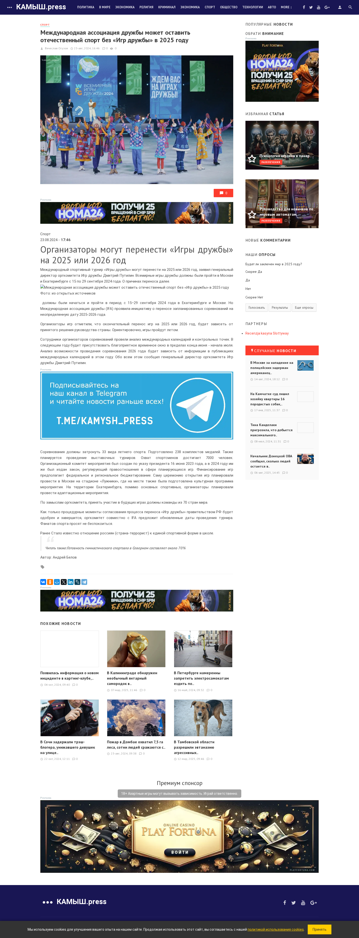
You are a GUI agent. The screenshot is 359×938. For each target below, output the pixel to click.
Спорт (210, 7)
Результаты (280, 307)
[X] (64, 582)
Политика (85, 7)
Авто (272, 7)
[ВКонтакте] (43, 582)
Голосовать (257, 307)
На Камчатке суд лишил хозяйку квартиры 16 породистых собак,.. (269, 399)
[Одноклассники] (50, 582)
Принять (320, 929)
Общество (228, 7)
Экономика (125, 7)
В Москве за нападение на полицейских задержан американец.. (271, 367)
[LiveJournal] (77, 582)
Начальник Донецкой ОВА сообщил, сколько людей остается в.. (271, 461)
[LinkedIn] (71, 582)
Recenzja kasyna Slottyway (267, 333)
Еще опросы (304, 307)
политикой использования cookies (276, 929)
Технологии (252, 7)
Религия (146, 7)
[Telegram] (84, 582)
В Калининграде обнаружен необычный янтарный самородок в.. (132, 678)
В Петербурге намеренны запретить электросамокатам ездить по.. (201, 678)
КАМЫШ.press (41, 6)
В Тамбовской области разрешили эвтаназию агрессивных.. (194, 747)
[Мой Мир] (57, 582)
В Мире (104, 7)
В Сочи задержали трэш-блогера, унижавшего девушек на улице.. (67, 747)
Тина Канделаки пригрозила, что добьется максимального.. (271, 430)
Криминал (167, 7)
